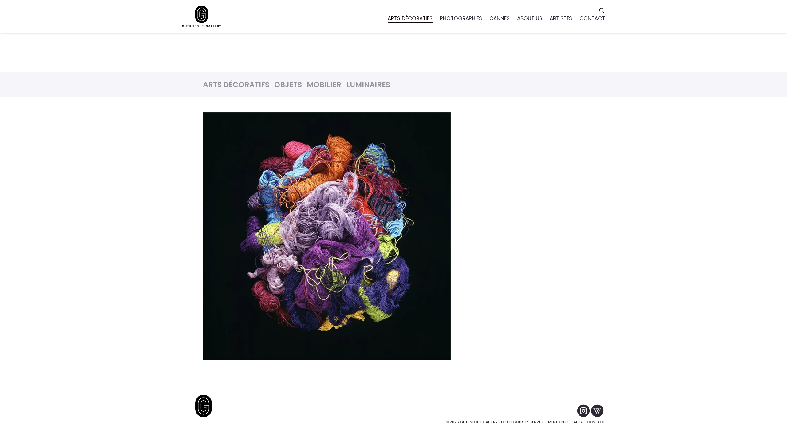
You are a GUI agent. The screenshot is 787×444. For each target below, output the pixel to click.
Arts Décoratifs (236, 85)
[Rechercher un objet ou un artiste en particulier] (602, 10)
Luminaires (368, 85)
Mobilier (324, 85)
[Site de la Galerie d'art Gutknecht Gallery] (201, 16)
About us (529, 18)
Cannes (499, 18)
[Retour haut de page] (203, 406)
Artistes (561, 18)
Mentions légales (565, 422)
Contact (596, 422)
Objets (288, 85)
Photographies (461, 18)
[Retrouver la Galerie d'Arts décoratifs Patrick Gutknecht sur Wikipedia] (597, 410)
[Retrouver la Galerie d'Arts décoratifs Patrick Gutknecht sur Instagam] (584, 410)
